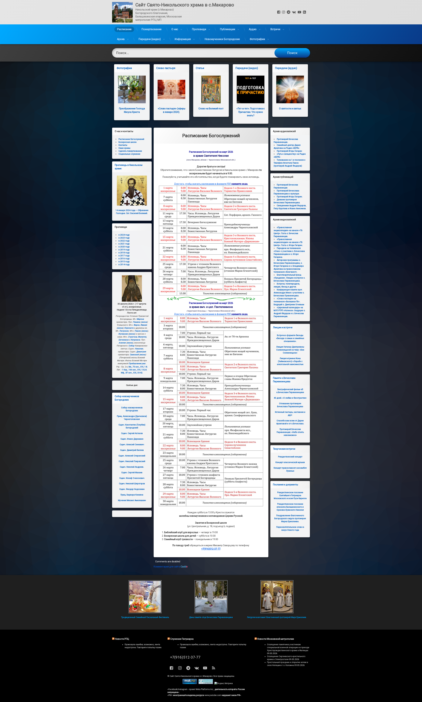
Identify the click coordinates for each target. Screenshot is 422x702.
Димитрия (141, 352)
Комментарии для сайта (171, 566)
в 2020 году (124, 247)
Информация (183, 39)
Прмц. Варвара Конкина (132, 495)
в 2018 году (124, 253)
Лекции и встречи (282, 327)
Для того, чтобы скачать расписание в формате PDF (211, 184)
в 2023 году (124, 238)
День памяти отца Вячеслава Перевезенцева (211, 617)
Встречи (275, 29)
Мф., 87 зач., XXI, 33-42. (132, 373)
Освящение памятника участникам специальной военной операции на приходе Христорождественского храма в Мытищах (288, 647)
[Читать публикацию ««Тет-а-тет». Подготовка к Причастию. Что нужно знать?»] (250, 89)
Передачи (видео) (149, 39)
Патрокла (124, 331)
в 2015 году (124, 261)
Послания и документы (285, 484)
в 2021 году (124, 244)
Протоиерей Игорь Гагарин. (289, 197)
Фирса (136, 325)
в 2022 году (124, 241)
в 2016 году (124, 258)
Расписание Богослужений (131, 139)
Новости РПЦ (122, 639)
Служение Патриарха (182, 639)
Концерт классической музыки (290, 462)
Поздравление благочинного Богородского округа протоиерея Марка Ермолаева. (290, 518)
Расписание (124, 29)
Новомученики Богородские (222, 39)
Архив (121, 39)
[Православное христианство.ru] (205, 683)
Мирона (140, 319)
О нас (174, 29)
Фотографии (257, 39)
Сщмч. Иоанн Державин (132, 439)
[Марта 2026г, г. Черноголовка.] (211, 505)
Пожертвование (151, 29)
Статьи (200, 68)
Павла (138, 331)
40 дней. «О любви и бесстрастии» (290, 398)
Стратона (132, 337)
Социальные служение (129, 154)
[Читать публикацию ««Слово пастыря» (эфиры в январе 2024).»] (171, 89)
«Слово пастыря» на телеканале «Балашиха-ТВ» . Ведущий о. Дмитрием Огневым (289, 301)
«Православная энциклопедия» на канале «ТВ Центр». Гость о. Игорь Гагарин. (288, 242)
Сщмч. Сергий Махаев (131, 472)
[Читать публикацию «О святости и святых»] (290, 89)
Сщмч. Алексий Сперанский (132, 456)
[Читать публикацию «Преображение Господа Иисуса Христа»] (131, 89)
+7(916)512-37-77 (210, 549)
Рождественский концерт (290, 457)
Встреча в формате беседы (290, 338)
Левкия (143, 325)
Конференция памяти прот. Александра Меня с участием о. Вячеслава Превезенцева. (289, 293)
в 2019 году (124, 250)
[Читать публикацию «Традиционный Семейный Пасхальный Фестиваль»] (145, 596)
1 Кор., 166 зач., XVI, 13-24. (134, 370)
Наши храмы (124, 148)
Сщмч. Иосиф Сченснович (131, 478)
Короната (129, 328)
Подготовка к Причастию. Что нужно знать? (251, 112)
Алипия (122, 343)
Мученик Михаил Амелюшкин (132, 500)
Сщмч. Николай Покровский (132, 461)
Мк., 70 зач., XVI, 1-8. (138, 367)
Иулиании (123, 334)
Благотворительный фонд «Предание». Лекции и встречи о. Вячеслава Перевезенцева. (289, 278)
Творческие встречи (284, 449)
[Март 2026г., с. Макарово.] (211, 294)
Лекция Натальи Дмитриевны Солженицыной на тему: (290, 350)
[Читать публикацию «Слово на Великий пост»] (211, 89)
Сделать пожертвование (130, 151)
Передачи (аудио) (286, 68)
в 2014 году (124, 264)
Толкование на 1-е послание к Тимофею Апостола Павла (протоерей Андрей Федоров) (289, 163)
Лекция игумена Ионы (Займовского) (290, 361)
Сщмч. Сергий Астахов (132, 433)
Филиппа (142, 337)
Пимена (136, 322)
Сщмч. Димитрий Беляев (132, 450)
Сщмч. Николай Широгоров (132, 483)
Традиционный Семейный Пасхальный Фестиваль (145, 617)
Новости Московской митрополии (275, 639)
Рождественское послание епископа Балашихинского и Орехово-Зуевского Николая (290, 507)
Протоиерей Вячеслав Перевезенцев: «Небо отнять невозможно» (290, 432)
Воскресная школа (127, 142)
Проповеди (199, 29)
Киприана (135, 340)
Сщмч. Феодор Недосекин (132, 489)
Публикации (227, 29)
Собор (131, 346)
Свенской (134, 354)
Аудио (252, 29)
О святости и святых (290, 108)
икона (144, 322)
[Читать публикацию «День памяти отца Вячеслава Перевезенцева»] (211, 596)
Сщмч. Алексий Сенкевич (132, 444)
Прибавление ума (137, 363)
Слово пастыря (165, 68)
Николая (139, 349)
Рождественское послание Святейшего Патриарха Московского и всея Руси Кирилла (290, 495)
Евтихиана (124, 340)
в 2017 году (124, 255)
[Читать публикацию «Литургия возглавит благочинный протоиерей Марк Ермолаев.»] (277, 596)
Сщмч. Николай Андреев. (132, 467)
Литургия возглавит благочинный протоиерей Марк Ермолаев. (277, 617)
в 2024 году (124, 235)
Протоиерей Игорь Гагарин (289, 151)
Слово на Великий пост (211, 108)
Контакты (123, 145)
